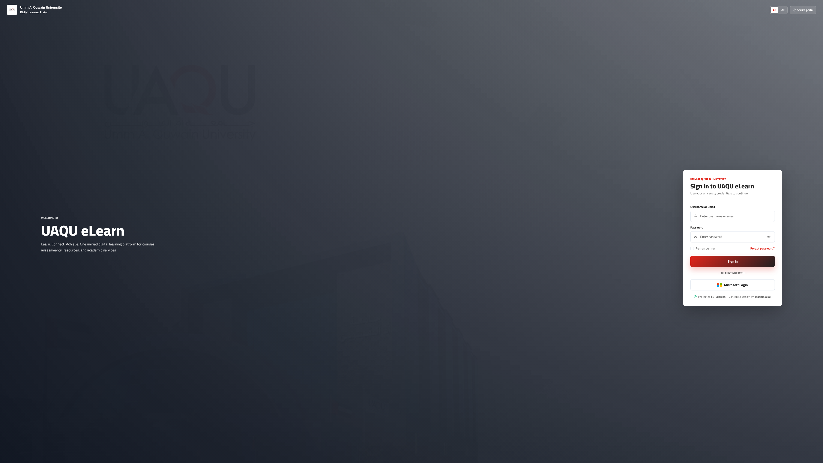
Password (696, 227)
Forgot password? (762, 248)
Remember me (705, 248)
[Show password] (769, 237)
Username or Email (702, 207)
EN (774, 9)
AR (782, 9)
